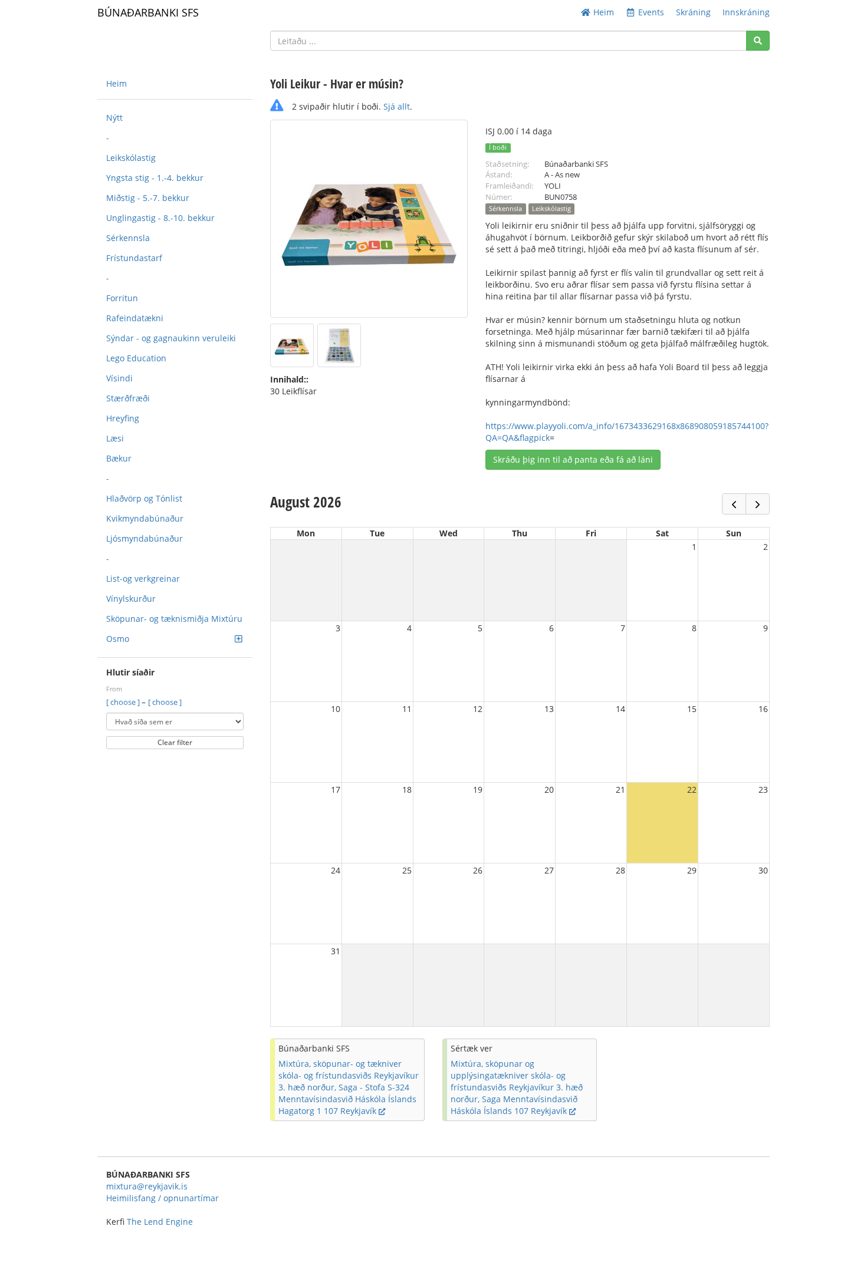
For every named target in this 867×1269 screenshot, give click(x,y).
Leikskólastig (131, 157)
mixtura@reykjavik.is (147, 1186)
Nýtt (114, 117)
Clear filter (174, 742)
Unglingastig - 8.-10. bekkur (160, 217)
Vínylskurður (131, 598)
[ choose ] (124, 702)
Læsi (115, 438)
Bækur (119, 458)
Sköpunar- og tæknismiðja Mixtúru (174, 618)
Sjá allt (396, 106)
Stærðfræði (128, 398)
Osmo (117, 638)
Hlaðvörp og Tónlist (144, 498)
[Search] (758, 41)
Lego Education (136, 358)
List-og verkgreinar (143, 578)
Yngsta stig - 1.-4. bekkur (154, 177)
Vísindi (119, 378)
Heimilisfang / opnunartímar (162, 1198)
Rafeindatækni (134, 318)
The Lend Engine (160, 1221)
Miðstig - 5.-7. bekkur (147, 197)
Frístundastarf (134, 257)
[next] (758, 504)
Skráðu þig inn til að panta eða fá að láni (573, 459)
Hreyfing (122, 418)
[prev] (734, 504)
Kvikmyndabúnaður (144, 518)
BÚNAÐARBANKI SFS (148, 12)
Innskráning (746, 12)
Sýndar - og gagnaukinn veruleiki (171, 338)
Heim (602, 12)
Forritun (122, 298)
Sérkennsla (128, 237)
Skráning (693, 12)
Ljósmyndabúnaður (144, 538)
